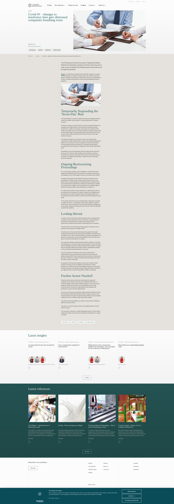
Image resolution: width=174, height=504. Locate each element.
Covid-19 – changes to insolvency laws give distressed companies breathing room (61, 56)
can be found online (69, 302)
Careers (105, 463)
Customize (130, 495)
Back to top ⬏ (91, 484)
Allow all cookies (132, 491)
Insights (37, 56)
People (90, 463)
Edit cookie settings (53, 498)
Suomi (144, 1)
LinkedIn (135, 463)
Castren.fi (30, 56)
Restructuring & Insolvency (34, 46)
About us (105, 466)
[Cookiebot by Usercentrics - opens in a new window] (40, 501)
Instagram (136, 466)
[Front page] (35, 5)
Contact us (138, 1)
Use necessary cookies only (131, 500)
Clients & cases (92, 469)
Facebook (136, 469)
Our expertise (92, 466)
